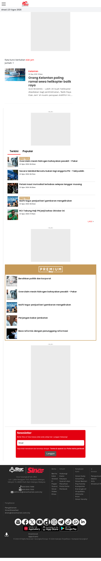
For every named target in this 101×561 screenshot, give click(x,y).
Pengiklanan (11, 507)
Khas (54, 494)
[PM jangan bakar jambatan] (12, 320)
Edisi (54, 476)
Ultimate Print (79, 495)
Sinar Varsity (81, 499)
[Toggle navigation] (3, 3)
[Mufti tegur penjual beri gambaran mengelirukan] (12, 201)
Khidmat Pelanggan (93, 484)
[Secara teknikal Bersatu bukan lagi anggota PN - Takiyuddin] (12, 175)
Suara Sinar (54, 487)
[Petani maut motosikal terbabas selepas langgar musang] (12, 188)
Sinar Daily (80, 476)
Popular (28, 151)
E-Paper (54, 482)
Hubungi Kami (63, 474)
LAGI (90, 221)
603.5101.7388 (27, 486)
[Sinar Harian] (25, 4)
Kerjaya (63, 478)
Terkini (14, 151)
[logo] (17, 470)
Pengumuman (93, 476)
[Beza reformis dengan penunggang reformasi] (12, 333)
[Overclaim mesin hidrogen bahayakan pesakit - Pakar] (12, 162)
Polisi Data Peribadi (64, 487)
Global (54, 478)
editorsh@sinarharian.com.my (27, 492)
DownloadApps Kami (33, 535)
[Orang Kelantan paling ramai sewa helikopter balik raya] (15, 74)
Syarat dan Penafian (64, 482)
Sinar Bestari (81, 481)
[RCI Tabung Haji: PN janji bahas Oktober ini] (12, 215)
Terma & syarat (56, 449)
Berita (54, 473)
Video (54, 491)
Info (93, 481)
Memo (93, 478)
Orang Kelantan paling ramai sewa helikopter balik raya (49, 81)
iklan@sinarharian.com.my (11, 513)
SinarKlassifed (11, 510)
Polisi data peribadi (75, 449)
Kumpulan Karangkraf (80, 487)
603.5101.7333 (28, 489)
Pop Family (80, 484)
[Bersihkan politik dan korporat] (12, 281)
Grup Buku (80, 491)
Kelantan (33, 71)
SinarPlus (79, 478)
